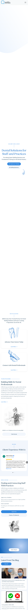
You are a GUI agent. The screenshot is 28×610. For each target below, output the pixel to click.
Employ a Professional (14, 515)
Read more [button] (8, 468)
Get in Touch (14, 549)
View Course (14, 434)
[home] (5, 2)
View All (6, 563)
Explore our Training (14, 163)
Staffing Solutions (14, 167)
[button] (25, 2)
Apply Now (14, 511)
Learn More (4, 401)
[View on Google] (4, 456)
